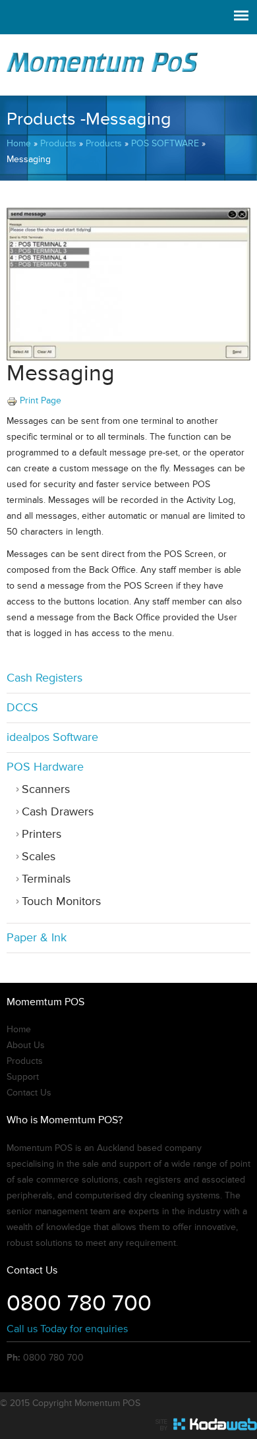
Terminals (46, 879)
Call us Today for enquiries (67, 1329)
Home (19, 143)
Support (23, 1077)
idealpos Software (52, 737)
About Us (26, 1045)
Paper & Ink (37, 938)
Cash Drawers (58, 812)
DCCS (22, 708)
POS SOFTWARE (165, 143)
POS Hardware (45, 767)
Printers (41, 834)
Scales (38, 857)
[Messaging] (128, 358)
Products (58, 143)
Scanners (46, 789)
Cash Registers (44, 678)
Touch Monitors (61, 901)
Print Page (40, 401)
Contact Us (29, 1093)
